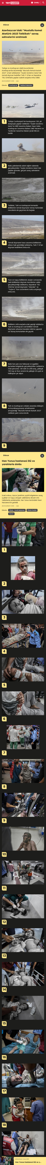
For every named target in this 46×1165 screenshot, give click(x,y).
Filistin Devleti (32, 510)
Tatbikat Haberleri (26, 85)
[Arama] (43, 2)
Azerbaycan (13, 85)
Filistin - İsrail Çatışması (17, 510)
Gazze (11, 514)
